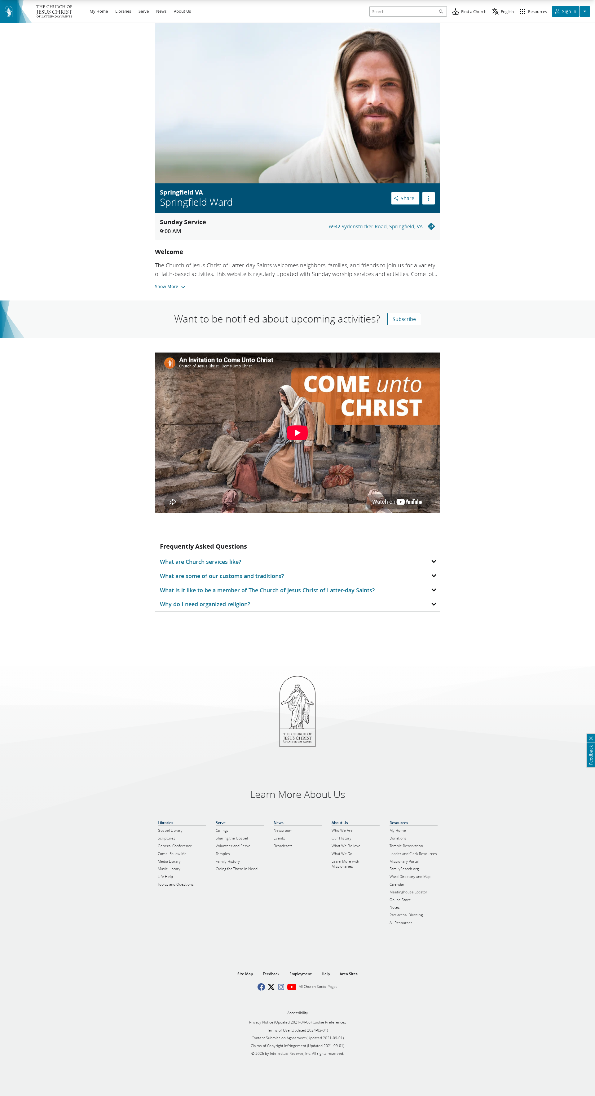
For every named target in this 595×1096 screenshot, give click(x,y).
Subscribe (404, 318)
